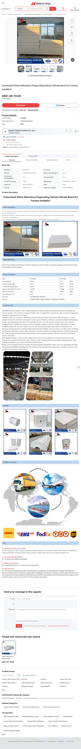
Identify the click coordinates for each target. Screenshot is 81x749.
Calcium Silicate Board (28, 683)
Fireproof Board (48, 14)
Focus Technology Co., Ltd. (27, 741)
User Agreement (51, 741)
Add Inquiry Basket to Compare (41, 75)
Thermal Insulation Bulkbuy (12, 731)
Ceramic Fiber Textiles (8, 683)
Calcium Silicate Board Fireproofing (33, 726)
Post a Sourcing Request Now (59, 626)
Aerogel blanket (45, 686)
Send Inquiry (20, 105)
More (3, 734)
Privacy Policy (70, 741)
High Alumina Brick (46, 683)
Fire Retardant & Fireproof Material (33, 14)
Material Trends (66, 726)
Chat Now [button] (61, 105)
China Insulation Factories (51, 716)
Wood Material (67, 716)
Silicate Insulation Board (11, 726)
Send (18, 626)
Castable (4, 686)
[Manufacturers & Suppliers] (40, 3)
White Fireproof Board (60, 14)
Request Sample (33, 110)
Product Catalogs (29, 675)
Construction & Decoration (14, 14)
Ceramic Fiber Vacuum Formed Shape (11, 679)
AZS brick (43, 679)
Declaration (61, 741)
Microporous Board (27, 686)
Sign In (5, 147)
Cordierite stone (64, 683)
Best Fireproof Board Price (51, 707)
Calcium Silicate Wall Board (35, 721)
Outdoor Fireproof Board (11, 707)
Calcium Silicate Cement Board (57, 721)
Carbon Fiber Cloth (65, 679)
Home (3, 14)
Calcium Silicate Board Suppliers (13, 721)
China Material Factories (11, 716)
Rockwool (63, 686)
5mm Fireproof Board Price (31, 707)
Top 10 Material (53, 726)
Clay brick (24, 679)
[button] (72, 160)
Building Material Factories (31, 716)
